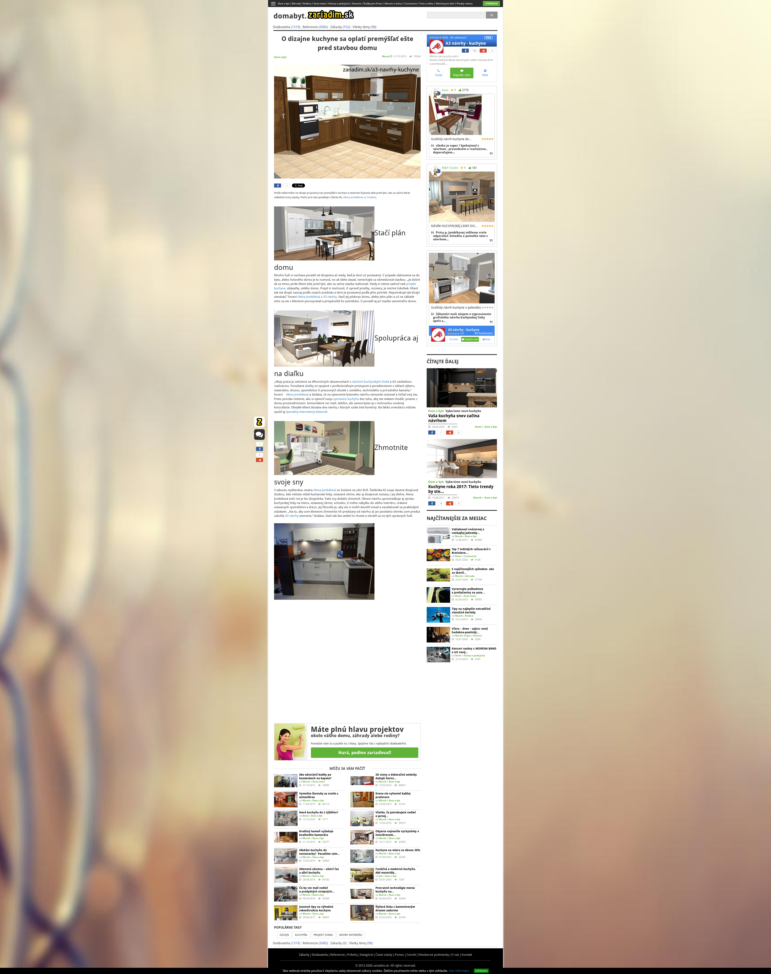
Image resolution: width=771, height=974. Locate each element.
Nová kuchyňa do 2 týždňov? (318, 812)
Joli (381, 876)
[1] (259, 449)
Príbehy (352, 955)
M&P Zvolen (450, 168)
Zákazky (340, 27)
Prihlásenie (491, 3)
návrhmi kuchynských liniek (370, 381)
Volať (455, 339)
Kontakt (467, 955)
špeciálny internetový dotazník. (307, 412)
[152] (465, 51)
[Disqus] (347, 659)
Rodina (469, 615)
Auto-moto (318, 781)
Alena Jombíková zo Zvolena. (360, 197)
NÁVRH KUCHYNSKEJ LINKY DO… (454, 226)
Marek (386, 56)
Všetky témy (364, 27)
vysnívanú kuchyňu (346, 399)
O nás (455, 955)
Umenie (477, 635)
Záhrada (469, 576)
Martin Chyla (462, 635)
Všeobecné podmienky (433, 955)
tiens (445, 90)
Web (487, 339)
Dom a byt (280, 57)
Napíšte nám (471, 339)
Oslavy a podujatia (474, 655)
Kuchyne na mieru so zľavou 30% (397, 850)
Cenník (411, 955)
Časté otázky (383, 955)
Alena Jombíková (309, 297)
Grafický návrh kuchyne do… (451, 139)
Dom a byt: (436, 411)
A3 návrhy (330, 297)
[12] (431, 503)
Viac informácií (459, 971)
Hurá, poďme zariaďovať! (364, 752)
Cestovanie (470, 556)
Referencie (315, 27)
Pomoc (399, 955)
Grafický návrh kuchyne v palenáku (456, 307)
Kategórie (366, 955)
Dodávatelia (286, 27)
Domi (306, 815)
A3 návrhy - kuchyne (466, 43)
